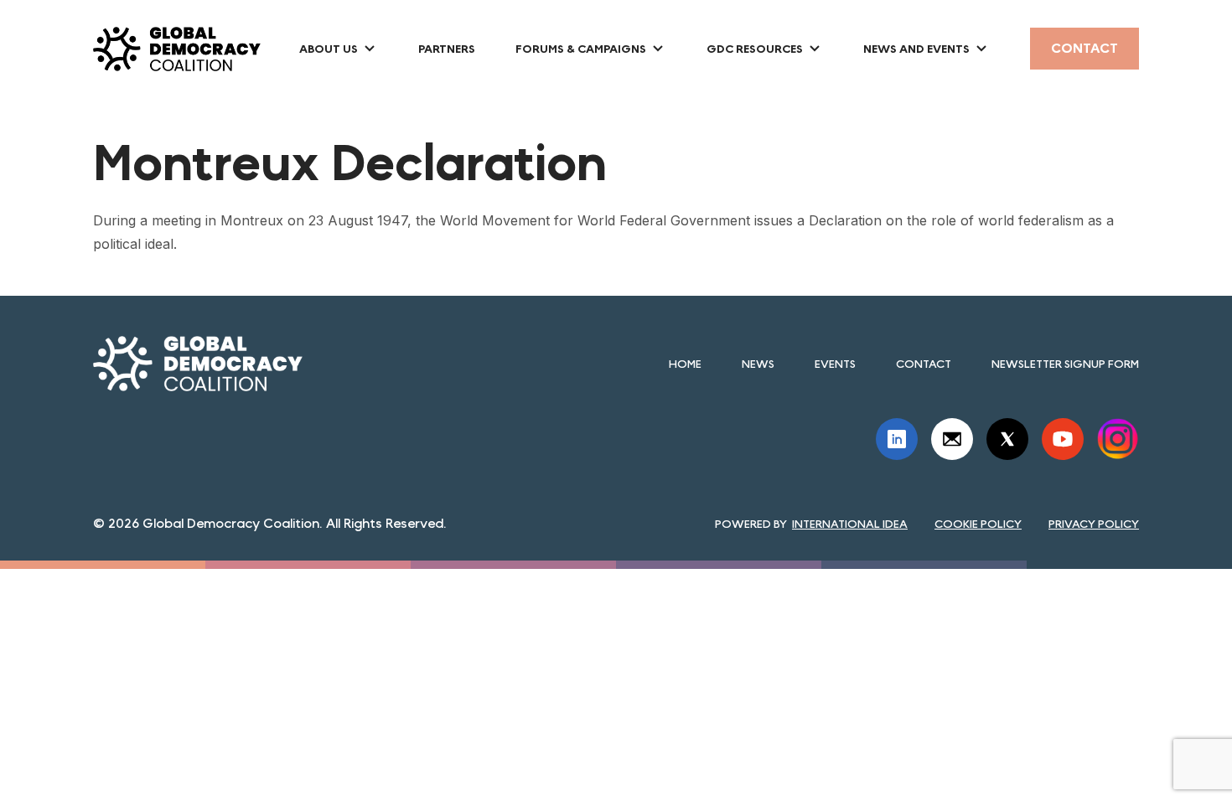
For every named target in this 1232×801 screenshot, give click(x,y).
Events (835, 363)
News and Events (916, 48)
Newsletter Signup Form (1065, 363)
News (758, 363)
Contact (1084, 48)
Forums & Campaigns (580, 48)
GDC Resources (755, 48)
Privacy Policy (1093, 523)
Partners (446, 48)
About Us (328, 48)
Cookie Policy (978, 523)
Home (685, 363)
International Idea (850, 523)
